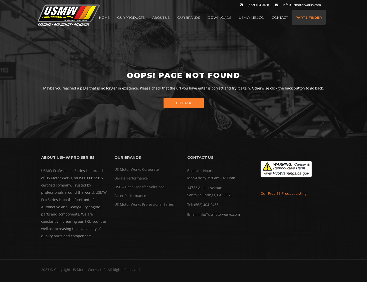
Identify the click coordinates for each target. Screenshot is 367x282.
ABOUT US (161, 18)
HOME (104, 18)
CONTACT (280, 18)
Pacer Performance (130, 195)
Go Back (183, 102)
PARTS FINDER (309, 18)
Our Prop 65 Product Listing (283, 193)
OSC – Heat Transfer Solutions (139, 186)
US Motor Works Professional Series (144, 204)
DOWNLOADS (219, 18)
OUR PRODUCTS (131, 18)
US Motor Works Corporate (136, 169)
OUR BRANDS (188, 18)
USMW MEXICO (251, 18)
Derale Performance (131, 178)
